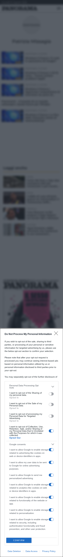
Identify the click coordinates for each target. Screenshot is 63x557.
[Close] (57, 334)
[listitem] (31, 386)
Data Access (31, 551)
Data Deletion (14, 551)
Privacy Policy (49, 551)
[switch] (51, 393)
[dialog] (31, 442)
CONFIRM (19, 540)
